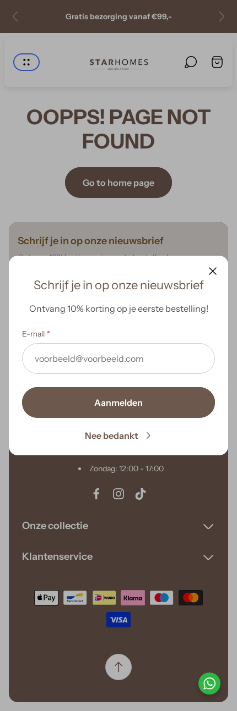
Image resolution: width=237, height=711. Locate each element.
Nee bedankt (111, 435)
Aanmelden (118, 402)
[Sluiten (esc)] (212, 271)
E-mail (33, 334)
